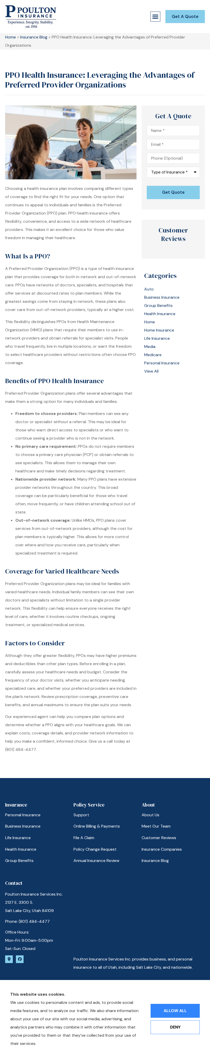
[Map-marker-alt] (9, 959)
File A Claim (84, 837)
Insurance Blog (33, 37)
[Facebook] (20, 959)
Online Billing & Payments (97, 826)
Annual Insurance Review (96, 860)
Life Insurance (18, 837)
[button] (155, 17)
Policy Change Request (95, 849)
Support (81, 815)
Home (10, 37)
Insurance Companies (162, 849)
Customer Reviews (159, 837)
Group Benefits (19, 860)
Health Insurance (20, 849)
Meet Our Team (156, 826)
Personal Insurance (22, 815)
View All (151, 371)
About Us (150, 815)
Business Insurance (22, 826)
